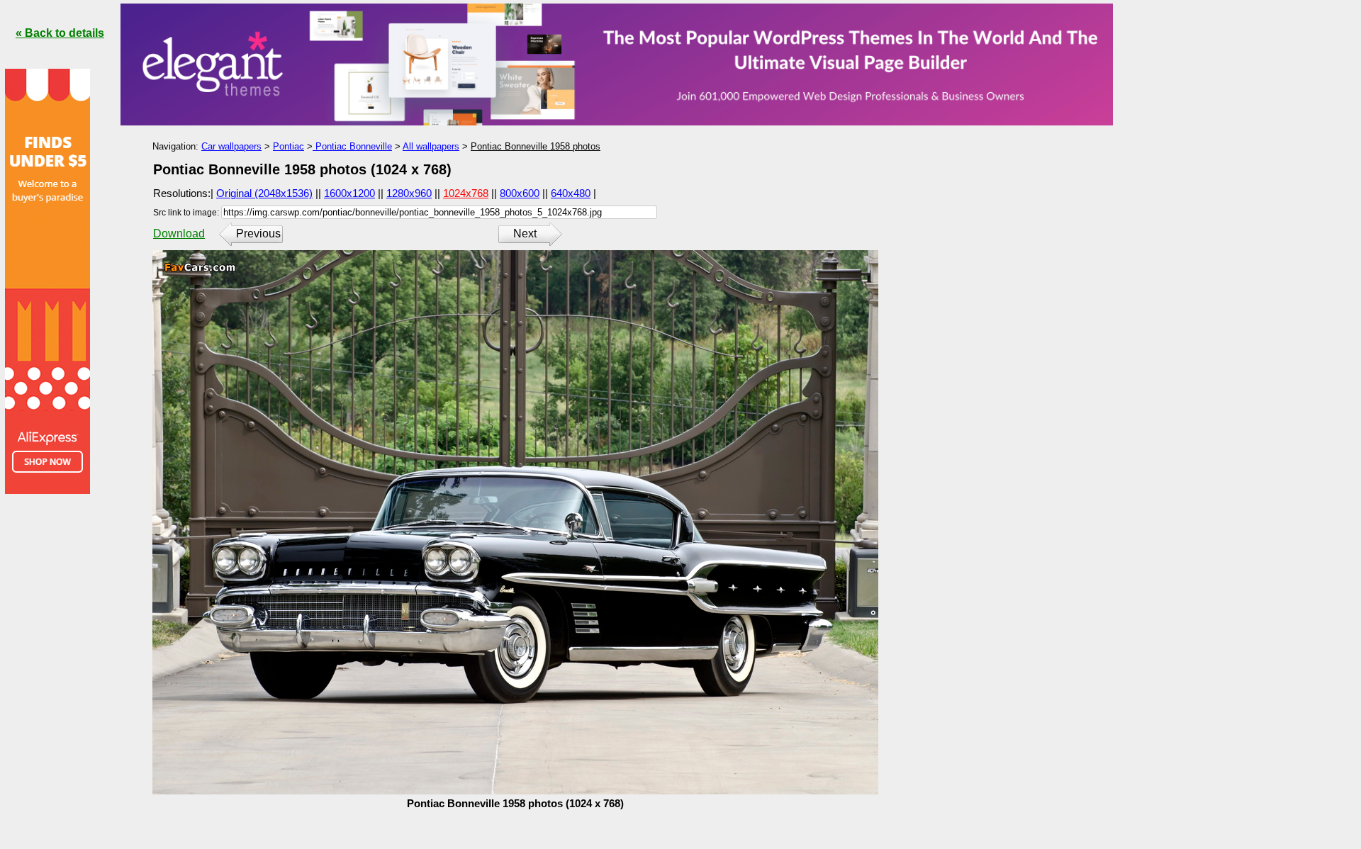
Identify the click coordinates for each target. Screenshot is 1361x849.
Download (179, 233)
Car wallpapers (231, 146)
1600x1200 (349, 193)
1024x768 (465, 193)
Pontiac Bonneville (352, 146)
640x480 (570, 193)
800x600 (519, 193)
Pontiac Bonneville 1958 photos (535, 146)
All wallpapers (431, 146)
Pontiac (288, 146)
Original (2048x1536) (264, 193)
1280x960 (409, 193)
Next (525, 233)
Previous (258, 233)
